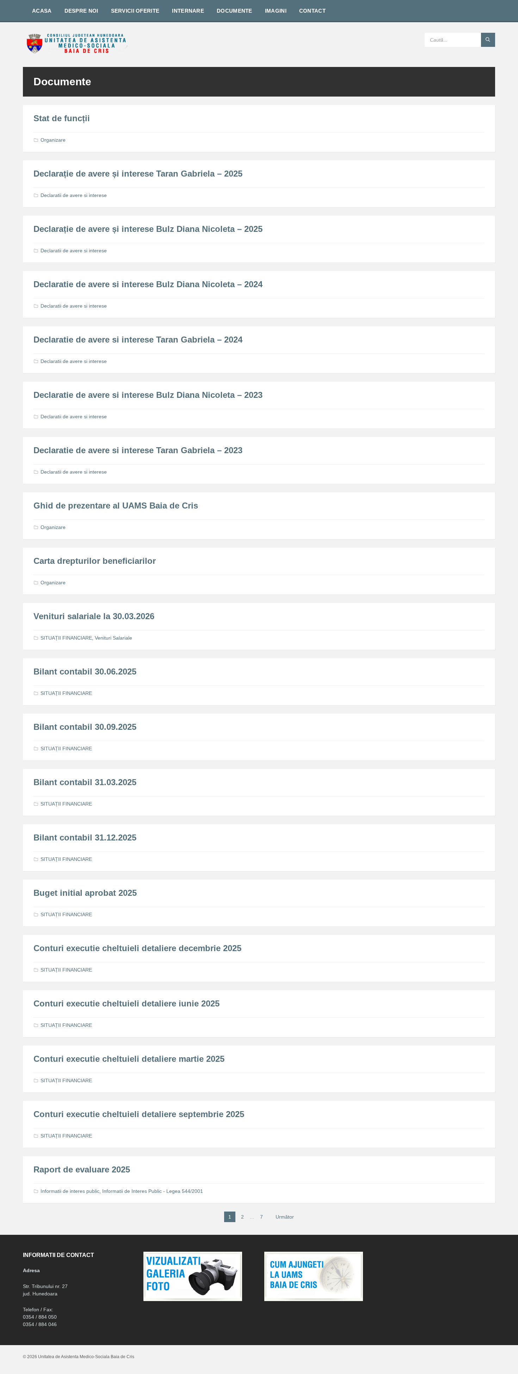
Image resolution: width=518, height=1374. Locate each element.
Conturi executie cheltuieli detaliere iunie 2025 (126, 1003)
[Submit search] (488, 40)
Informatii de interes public (70, 1191)
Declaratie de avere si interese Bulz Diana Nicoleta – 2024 (148, 284)
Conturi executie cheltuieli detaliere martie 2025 (128, 1059)
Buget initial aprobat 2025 (85, 893)
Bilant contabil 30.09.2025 (84, 727)
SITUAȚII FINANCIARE (66, 638)
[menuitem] (41, 11)
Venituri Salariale (113, 638)
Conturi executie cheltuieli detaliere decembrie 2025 (137, 948)
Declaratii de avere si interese (74, 195)
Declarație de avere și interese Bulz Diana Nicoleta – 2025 (148, 229)
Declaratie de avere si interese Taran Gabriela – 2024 (137, 339)
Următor (285, 1217)
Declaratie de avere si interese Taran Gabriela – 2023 (137, 450)
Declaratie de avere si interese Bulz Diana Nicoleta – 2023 (148, 395)
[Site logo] (76, 53)
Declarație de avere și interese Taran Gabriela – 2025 (137, 173)
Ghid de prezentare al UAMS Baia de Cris (115, 505)
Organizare (53, 140)
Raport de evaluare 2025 (81, 1169)
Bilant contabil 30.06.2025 (84, 671)
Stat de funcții (61, 118)
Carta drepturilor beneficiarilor (94, 561)
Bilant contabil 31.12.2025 (84, 837)
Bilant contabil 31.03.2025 (84, 782)
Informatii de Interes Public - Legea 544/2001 (152, 1191)
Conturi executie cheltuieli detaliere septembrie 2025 (138, 1114)
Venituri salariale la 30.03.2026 (93, 616)
